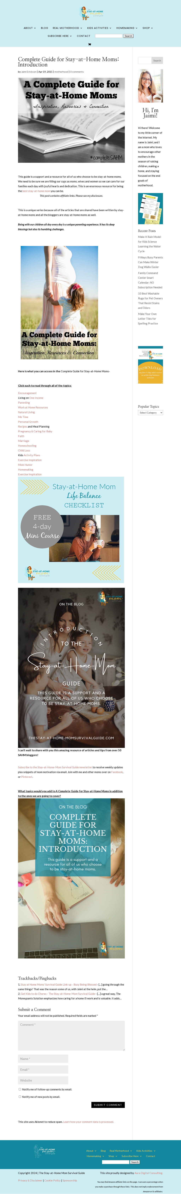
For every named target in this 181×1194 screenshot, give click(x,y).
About (28, 28)
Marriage (23, 440)
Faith (21, 436)
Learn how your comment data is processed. (88, 1121)
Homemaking (125, 28)
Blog (44, 28)
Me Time (23, 416)
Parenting (24, 402)
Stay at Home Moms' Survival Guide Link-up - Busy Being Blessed (59, 984)
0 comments (77, 71)
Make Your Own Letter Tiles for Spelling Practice (148, 318)
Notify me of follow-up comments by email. (47, 1089)
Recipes (22, 426)
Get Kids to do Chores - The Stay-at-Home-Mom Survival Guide (58, 993)
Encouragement (27, 393)
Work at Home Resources (33, 407)
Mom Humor (25, 464)
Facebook (117, 772)
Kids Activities (97, 28)
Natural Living (26, 412)
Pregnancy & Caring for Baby (35, 431)
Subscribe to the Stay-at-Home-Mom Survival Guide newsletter (55, 767)
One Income (36, 397)
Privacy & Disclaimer (30, 1180)
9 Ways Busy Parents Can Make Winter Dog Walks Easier (150, 262)
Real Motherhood (66, 28)
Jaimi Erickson (28, 71)
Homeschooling (27, 445)
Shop (146, 28)
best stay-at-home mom (36, 191)
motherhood (61, 71)
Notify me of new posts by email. (41, 1096)
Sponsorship (70, 1180)
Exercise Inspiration (30, 460)
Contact (83, 36)
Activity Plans (32, 455)
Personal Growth (28, 421)
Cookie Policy (52, 1180)
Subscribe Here (58, 36)
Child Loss (24, 450)
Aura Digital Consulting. (149, 1173)
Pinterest (26, 776)
